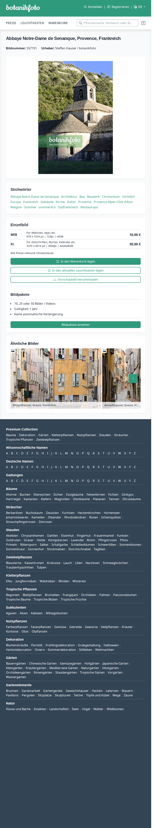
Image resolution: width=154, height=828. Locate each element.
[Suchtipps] (143, 23)
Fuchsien (68, 513)
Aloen (24, 613)
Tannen (114, 499)
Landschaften (59, 709)
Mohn (91, 540)
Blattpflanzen (32, 595)
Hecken (97, 691)
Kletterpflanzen (63, 435)
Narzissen (93, 563)
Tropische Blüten (46, 599)
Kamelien (38, 517)
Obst (25, 631)
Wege (116, 695)
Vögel (86, 709)
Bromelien (52, 595)
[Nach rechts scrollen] (133, 378)
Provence (84, 202)
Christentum (111, 197)
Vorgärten (115, 672)
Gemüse (60, 627)
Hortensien (112, 513)
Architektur (69, 197)
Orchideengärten (18, 672)
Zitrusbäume (131, 499)
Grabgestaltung (89, 645)
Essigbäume (74, 494)
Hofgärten (92, 663)
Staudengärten (66, 672)
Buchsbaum (34, 513)
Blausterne (13, 563)
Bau (82, 197)
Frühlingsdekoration (60, 645)
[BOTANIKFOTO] (23, 8)
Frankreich (30, 202)
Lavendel (77, 540)
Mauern (127, 691)
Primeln (11, 545)
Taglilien (99, 549)
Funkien (122, 535)
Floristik (36, 645)
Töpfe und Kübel (97, 695)
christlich (128, 197)
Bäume (11, 435)
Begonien (13, 595)
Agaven (11, 613)
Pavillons (12, 695)
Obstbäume (81, 499)
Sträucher (121, 435)
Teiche (78, 695)
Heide (41, 540)
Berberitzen (14, 513)
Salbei (44, 545)
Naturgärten (90, 668)
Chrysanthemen (32, 535)
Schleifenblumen (83, 545)
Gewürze (91, 627)
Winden (63, 581)
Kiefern (46, 499)
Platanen (99, 499)
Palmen (104, 595)
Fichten (113, 494)
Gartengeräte (53, 691)
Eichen (58, 494)
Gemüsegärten (70, 663)
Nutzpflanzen (86, 435)
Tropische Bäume (18, 599)
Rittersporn (28, 545)
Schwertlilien (107, 545)
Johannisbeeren (17, 517)
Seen (75, 709)
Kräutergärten (36, 668)
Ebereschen (42, 494)
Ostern (40, 650)
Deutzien (52, 513)
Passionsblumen (125, 595)
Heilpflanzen (110, 627)
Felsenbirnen (96, 494)
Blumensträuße (17, 645)
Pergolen (28, 695)
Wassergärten (16, 677)
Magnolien (62, 499)
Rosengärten (43, 672)
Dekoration (27, 435)
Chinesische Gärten (43, 663)
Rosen (93, 517)
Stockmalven (56, 549)
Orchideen (88, 595)
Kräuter (127, 627)
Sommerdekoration (62, 650)
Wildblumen (115, 709)
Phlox (124, 540)
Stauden (105, 435)
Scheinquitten (111, 517)
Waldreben (47, 581)
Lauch (67, 563)
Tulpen (41, 567)
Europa (16, 202)
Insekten (40, 709)
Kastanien (31, 499)
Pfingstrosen (107, 540)
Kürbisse (12, 631)
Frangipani (70, 595)
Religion (16, 207)
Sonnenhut (36, 549)
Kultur (71, 202)
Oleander (54, 517)
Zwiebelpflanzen (48, 439)
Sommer (30, 207)
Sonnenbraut (15, 549)
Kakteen (37, 613)
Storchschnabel (79, 549)
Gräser (29, 540)
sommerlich (47, 207)
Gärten (43, 435)
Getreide (75, 627)
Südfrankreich (68, 207)
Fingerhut (84, 535)
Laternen (112, 691)
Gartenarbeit (31, 691)
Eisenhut (67, 535)
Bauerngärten (16, 663)
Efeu (9, 581)
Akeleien (12, 535)
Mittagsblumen (57, 613)
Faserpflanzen (41, 627)
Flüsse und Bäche (18, 709)
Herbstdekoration (19, 650)
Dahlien (52, 535)
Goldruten (13, 540)
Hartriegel (13, 499)
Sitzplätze (45, 695)
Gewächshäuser (77, 691)
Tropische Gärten (92, 672)
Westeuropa (89, 207)
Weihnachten (104, 650)
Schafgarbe (59, 545)
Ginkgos (128, 494)
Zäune (128, 695)
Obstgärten (110, 668)
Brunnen (12, 691)
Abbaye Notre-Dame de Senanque (35, 197)
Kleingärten (14, 668)
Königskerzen (58, 540)
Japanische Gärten (115, 663)
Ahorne (11, 494)
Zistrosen (45, 522)
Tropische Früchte (73, 599)
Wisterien (79, 581)
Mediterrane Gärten (63, 668)
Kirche (60, 202)
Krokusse (53, 563)
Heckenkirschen (89, 513)
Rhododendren (75, 517)
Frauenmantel (104, 535)
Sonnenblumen (130, 545)
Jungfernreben (26, 581)
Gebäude (47, 202)
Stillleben (85, 650)
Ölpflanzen (39, 631)
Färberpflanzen (17, 627)
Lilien (78, 563)
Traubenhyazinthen (20, 567)
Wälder (98, 709)
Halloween (111, 645)
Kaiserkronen (34, 563)
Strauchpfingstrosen (20, 522)
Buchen (25, 494)
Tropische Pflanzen (19, 439)
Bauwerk (93, 197)
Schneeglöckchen (115, 563)
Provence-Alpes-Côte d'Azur (113, 202)
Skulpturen (63, 695)
